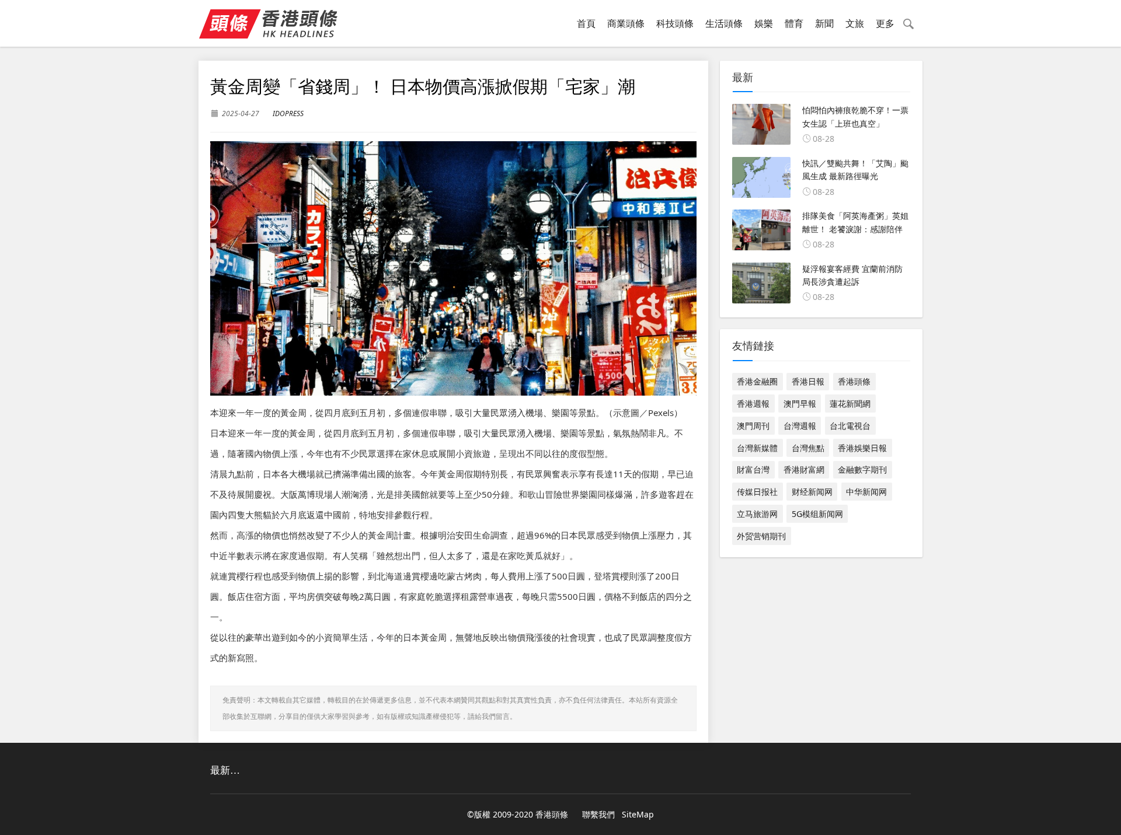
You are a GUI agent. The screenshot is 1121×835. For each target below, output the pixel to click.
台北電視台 (850, 425)
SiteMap (638, 814)
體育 (794, 23)
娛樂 (763, 23)
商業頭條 (626, 23)
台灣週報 (800, 425)
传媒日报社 (757, 491)
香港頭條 (854, 381)
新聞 (824, 23)
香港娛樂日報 (862, 447)
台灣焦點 (808, 447)
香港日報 (808, 381)
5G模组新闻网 (817, 513)
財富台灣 (753, 469)
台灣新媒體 (757, 447)
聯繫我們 (598, 814)
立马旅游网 (757, 513)
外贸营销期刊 (761, 535)
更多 (885, 23)
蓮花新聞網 (850, 403)
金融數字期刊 (862, 469)
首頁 (586, 23)
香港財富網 (804, 469)
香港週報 (753, 403)
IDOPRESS (288, 113)
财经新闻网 (812, 491)
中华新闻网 (866, 491)
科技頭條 (675, 23)
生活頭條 (724, 23)
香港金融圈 (757, 381)
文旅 (854, 23)
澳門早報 (800, 403)
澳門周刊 (753, 425)
